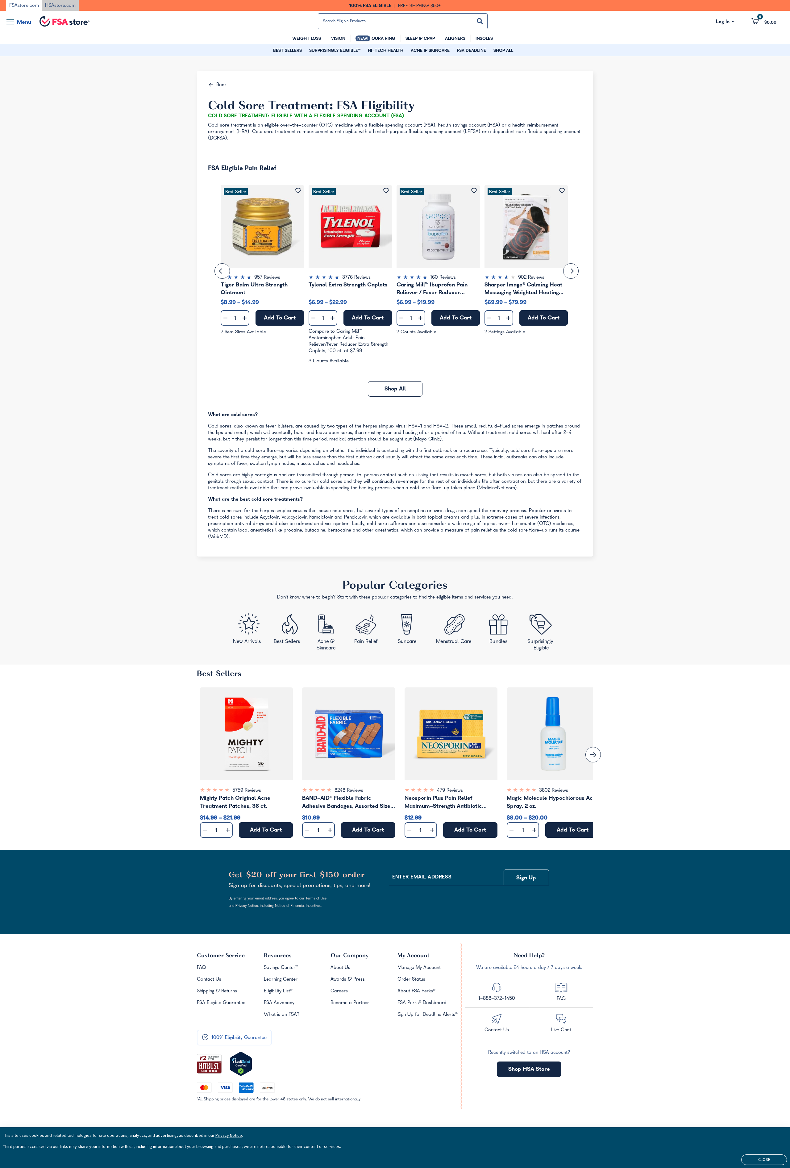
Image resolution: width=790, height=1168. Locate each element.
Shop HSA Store (529, 1070)
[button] (763, 21)
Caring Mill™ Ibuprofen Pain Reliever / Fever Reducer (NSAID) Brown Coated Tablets (437, 288)
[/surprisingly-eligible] (541, 631)
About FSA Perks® (416, 991)
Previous (222, 271)
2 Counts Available (416, 332)
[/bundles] (500, 629)
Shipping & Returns (217, 991)
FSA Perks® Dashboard (422, 1003)
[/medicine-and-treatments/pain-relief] (370, 630)
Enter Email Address (421, 877)
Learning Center (280, 979)
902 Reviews (531, 277)
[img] (262, 278)
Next (571, 271)
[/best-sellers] (287, 631)
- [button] (225, 318)
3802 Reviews (553, 790)
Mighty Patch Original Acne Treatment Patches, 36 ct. (235, 803)
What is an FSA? (282, 1014)
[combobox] (403, 21)
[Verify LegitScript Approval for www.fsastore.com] (241, 1064)
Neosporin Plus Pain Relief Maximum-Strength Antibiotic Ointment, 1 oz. (443, 803)
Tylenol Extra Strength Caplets (348, 285)
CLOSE (764, 1159)
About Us (340, 968)
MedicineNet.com (497, 488)
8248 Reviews (349, 790)
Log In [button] (725, 22)
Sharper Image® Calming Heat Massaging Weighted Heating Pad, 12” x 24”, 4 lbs (523, 288)
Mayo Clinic (427, 439)
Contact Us (209, 979)
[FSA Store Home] (64, 21)
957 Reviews (267, 277)
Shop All (395, 389)
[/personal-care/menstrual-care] (454, 630)
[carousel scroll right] (593, 754)
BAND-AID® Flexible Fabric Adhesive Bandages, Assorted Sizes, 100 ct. (348, 803)
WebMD (218, 537)
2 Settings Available (504, 332)
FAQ (201, 968)
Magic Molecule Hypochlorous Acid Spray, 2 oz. (552, 803)
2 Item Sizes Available (243, 332)
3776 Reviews (356, 277)
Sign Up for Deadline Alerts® (427, 1014)
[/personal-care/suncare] (407, 631)
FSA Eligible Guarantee (221, 1003)
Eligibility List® (278, 991)
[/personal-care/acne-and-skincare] (327, 633)
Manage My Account (419, 968)
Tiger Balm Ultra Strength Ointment (254, 288)
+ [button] (244, 319)
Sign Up (526, 878)
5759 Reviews (246, 790)
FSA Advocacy (279, 1003)
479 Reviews (450, 790)
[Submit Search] (480, 21)
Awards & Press (348, 979)
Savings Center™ (281, 968)
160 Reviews (443, 277)
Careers (339, 991)
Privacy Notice (228, 1135)
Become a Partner (350, 1003)
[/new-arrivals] (248, 630)
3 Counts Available (329, 361)
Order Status (411, 979)
